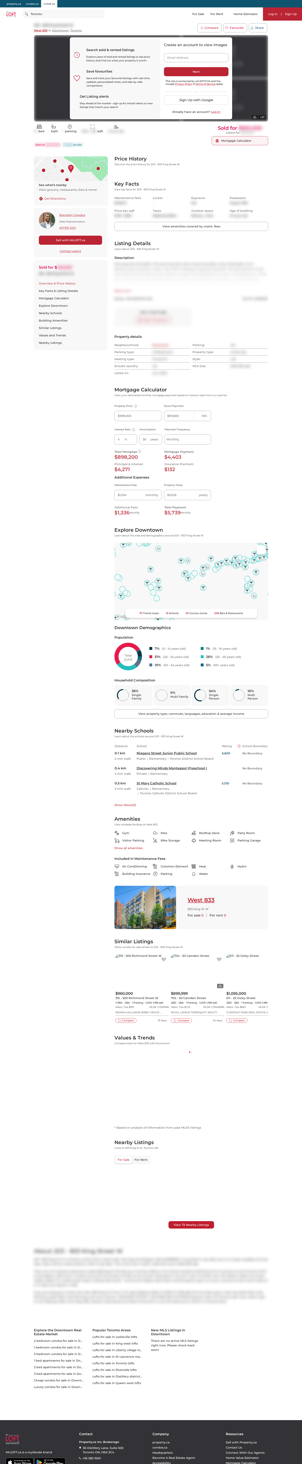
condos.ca (32, 3)
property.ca (14, 3)
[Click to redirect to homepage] (11, 14)
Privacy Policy (183, 83)
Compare (211, 28)
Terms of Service (205, 83)
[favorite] (164, 983)
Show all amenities (128, 871)
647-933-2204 (67, 227)
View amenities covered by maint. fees (191, 250)
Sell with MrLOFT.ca (70, 240)
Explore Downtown (53, 306)
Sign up (227, 176)
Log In (273, 14)
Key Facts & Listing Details (58, 291)
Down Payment (174, 429)
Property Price (125, 429)
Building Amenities (53, 320)
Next (196, 72)
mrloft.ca (49, 3)
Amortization (147, 452)
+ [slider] (262, 1095)
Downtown (60, 30)
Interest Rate (124, 452)
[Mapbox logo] (125, 640)
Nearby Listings (50, 343)
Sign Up (291, 14)
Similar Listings (50, 328)
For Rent (216, 14)
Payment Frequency (177, 452)
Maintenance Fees (125, 508)
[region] (191, 1283)
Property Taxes (173, 508)
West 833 (40, 30)
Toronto (76, 30)
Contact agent (70, 251)
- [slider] (223, 1095)
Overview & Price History (57, 283)
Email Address (175, 56)
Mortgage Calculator (54, 298)
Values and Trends (52, 335)
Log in (215, 112)
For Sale (198, 14)
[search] (63, 14)
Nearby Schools (50, 313)
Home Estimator (246, 14)
